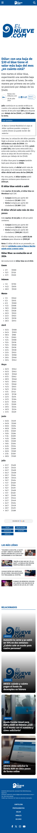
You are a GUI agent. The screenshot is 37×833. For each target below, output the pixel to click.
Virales (18, 816)
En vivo (18, 819)
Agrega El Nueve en (30, 97)
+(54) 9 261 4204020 (8, 796)
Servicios (7, 534)
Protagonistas (19, 808)
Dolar (7, 527)
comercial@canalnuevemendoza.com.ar (23, 794)
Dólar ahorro (20, 527)
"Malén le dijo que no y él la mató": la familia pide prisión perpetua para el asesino (23, 563)
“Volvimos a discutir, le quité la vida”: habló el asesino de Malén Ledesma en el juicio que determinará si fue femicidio (12, 552)
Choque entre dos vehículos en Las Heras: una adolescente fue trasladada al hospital (12, 573)
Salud (18, 812)
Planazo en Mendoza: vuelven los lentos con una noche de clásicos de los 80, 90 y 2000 (23, 583)
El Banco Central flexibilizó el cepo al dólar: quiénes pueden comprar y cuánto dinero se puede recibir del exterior (17, 129)
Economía (21, 531)
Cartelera (18, 804)
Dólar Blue (7, 531)
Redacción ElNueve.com (12, 95)
